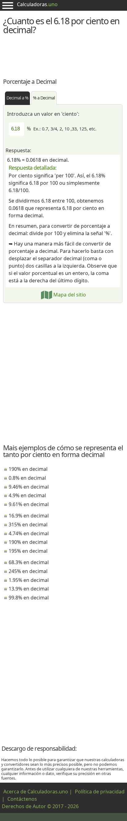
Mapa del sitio (69, 294)
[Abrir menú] (8, 5)
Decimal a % (17, 98)
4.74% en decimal (29, 533)
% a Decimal (44, 98)
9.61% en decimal (29, 504)
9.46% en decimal (29, 486)
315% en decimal (28, 524)
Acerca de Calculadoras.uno (35, 791)
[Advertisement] (63, 55)
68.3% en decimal (29, 562)
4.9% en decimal (27, 495)
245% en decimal (28, 571)
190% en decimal (28, 469)
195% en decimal (28, 551)
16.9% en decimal (29, 515)
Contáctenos (22, 799)
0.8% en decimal (27, 477)
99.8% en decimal (29, 597)
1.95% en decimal (29, 580)
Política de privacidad (100, 791)
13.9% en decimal (29, 588)
